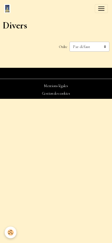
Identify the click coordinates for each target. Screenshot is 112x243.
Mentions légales (56, 86)
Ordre (63, 47)
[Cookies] (10, 232)
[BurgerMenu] (101, 8)
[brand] (8, 8)
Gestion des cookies (56, 93)
